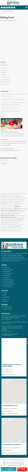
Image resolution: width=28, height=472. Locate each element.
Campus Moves (3, 194)
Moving (16, 208)
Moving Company (22, 210)
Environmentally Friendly (20, 199)
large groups (9, 143)
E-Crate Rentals (22, 198)
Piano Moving (3, 64)
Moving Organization (5, 213)
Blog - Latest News (8, 11)
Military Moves (11, 206)
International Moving (5, 79)
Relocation (18, 226)
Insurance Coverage (14, 203)
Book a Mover (18, 193)
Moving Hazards (13, 212)
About (8, 462)
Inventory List (22, 203)
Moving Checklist (23, 208)
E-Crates (3, 199)
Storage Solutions (4, 230)
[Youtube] (14, 8)
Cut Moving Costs (11, 198)
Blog (4, 462)
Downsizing (16, 198)
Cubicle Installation (4, 198)
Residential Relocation (4, 229)
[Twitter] (7, 8)
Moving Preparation (15, 213)
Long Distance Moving (5, 82)
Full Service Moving (5, 65)
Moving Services (8, 217)
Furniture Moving (4, 70)
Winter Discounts (4, 84)
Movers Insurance (5, 208)
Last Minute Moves (4, 204)
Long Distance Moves (4, 206)
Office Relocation (19, 219)
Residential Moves (12, 227)
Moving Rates (17, 215)
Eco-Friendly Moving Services (10, 199)
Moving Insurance (20, 212)
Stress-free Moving (10, 230)
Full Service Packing (12, 201)
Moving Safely (23, 215)
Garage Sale (18, 201)
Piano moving (20, 221)
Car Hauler (9, 194)
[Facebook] (2, 8)
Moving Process (8, 215)
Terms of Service (12, 465)
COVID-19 (20, 196)
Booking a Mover (24, 193)
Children (17, 194)
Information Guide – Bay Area (17, 462)
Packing (9, 221)
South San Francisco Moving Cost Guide (10, 111)
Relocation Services (4, 227)
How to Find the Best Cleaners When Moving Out (12, 99)
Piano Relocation (4, 222)
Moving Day (8, 212)
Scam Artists (19, 229)
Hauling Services (4, 203)
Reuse (10, 229)
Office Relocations (4, 221)
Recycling (21, 224)
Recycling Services (11, 226)
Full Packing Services (4, 201)
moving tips (19, 217)
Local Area (9, 204)
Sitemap (19, 465)
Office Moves (11, 219)
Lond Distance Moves (15, 204)
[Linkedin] (9, 8)
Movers (17, 206)
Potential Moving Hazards (13, 222)
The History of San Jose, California (9, 107)
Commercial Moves (5, 196)
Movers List (11, 208)
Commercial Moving (5, 77)
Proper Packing (13, 224)
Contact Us (14, 464)
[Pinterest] (12, 8)
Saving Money (14, 229)
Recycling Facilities (4, 226)
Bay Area (13, 193)
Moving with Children (4, 219)
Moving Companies (9, 210)
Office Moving (4, 72)
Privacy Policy (22, 464)
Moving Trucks (23, 217)
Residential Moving (20, 227)
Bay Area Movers (4, 160)
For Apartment (4, 68)
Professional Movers (5, 224)
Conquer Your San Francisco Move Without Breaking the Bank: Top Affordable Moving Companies (11, 328)
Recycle (18, 224)
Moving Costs (3, 212)
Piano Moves (14, 221)
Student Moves (17, 230)
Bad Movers (9, 193)
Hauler (22, 201)
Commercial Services (13, 196)
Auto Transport (3, 193)
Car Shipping (3, 75)
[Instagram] (4, 8)
